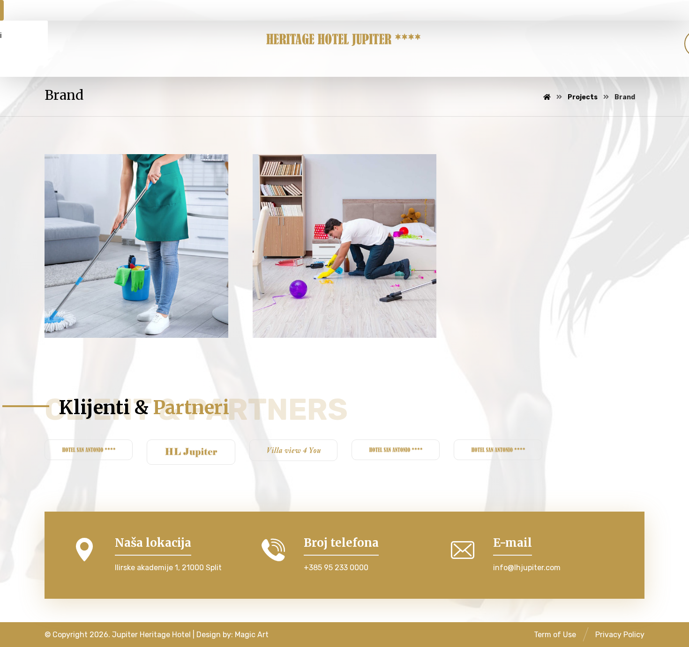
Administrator (108, 323)
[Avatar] (68, 327)
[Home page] (547, 97)
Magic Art (252, 634)
